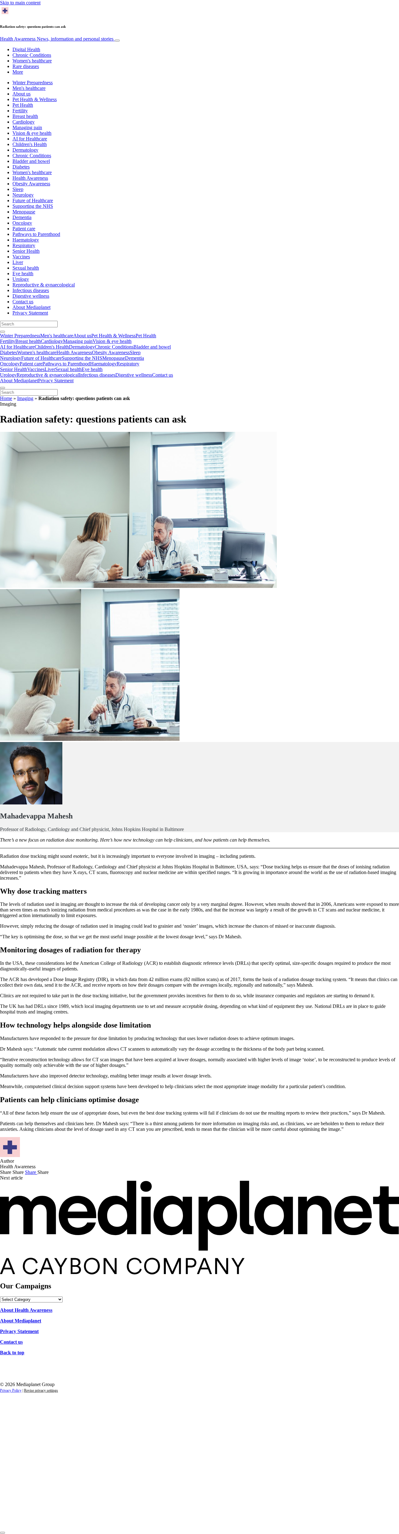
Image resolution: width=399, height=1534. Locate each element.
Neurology (23, 195)
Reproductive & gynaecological (43, 284)
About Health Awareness (26, 1310)
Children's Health (29, 144)
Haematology (25, 239)
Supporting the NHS (32, 206)
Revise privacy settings (41, 1390)
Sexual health (25, 268)
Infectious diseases (30, 290)
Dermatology (25, 150)
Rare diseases (25, 66)
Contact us (22, 301)
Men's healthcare (29, 88)
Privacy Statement (30, 312)
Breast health (25, 116)
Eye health (22, 273)
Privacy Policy (11, 1390)
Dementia (21, 217)
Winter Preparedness (32, 82)
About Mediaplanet (31, 307)
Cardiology (23, 122)
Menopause (23, 211)
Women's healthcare (32, 60)
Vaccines (21, 256)
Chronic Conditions (31, 55)
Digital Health (26, 49)
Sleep (17, 189)
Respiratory (23, 245)
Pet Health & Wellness (34, 99)
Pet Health (22, 105)
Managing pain (27, 127)
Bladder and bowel (31, 161)
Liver (17, 262)
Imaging (25, 398)
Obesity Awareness (31, 183)
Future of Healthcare (32, 200)
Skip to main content (20, 2)
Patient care (23, 228)
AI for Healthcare (29, 138)
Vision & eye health (31, 133)
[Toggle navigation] (117, 41)
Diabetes (21, 166)
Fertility (20, 110)
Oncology (22, 223)
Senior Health (26, 251)
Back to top (12, 1352)
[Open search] (2, 332)
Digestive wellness (30, 296)
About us (21, 93)
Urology (20, 279)
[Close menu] (2, 388)
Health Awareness (56, 39)
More (17, 72)
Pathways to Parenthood (36, 234)
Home (6, 398)
